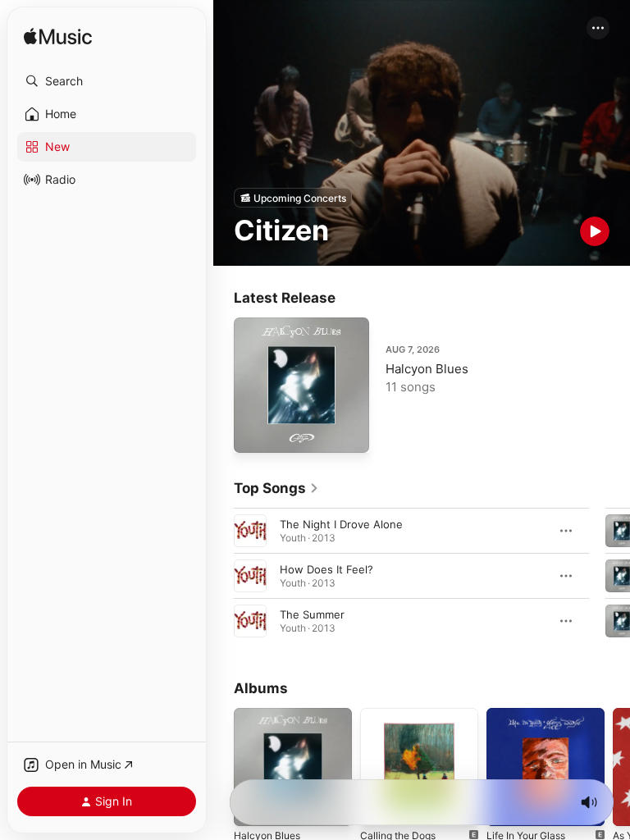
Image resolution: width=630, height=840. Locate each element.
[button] (106, 81)
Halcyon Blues (427, 369)
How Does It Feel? (326, 569)
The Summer (312, 614)
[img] (58, 37)
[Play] (594, 231)
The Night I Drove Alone (341, 524)
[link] (276, 488)
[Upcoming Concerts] (293, 198)
